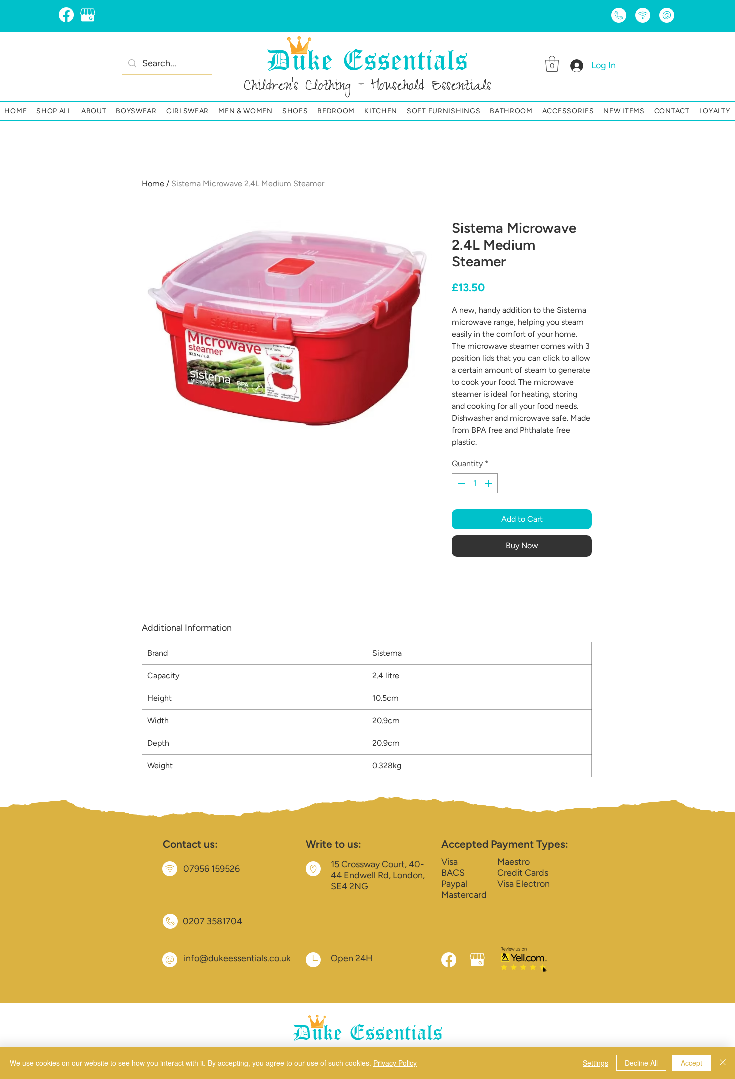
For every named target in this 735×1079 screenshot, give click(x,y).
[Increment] (489, 483)
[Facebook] (66, 15)
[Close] (723, 1063)
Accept (691, 1063)
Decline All (641, 1063)
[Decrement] (461, 483)
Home (153, 183)
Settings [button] (595, 1063)
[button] (552, 64)
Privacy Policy (395, 1063)
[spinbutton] (475, 483)
